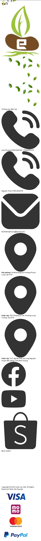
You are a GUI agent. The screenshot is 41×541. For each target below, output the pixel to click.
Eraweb (20, 489)
